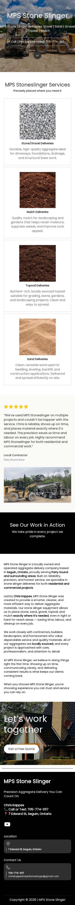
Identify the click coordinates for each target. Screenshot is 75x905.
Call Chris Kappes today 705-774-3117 (37, 42)
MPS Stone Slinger (27, 781)
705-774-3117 (38, 809)
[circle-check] (37, 55)
